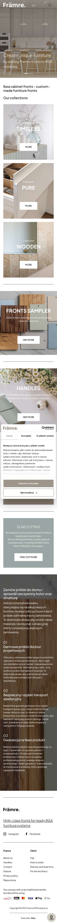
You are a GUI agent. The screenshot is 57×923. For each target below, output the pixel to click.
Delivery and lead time (42, 866)
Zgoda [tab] (9, 436)
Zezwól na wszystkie (28, 483)
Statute (7, 871)
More (28, 146)
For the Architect (38, 871)
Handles (28, 388)
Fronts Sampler (28, 311)
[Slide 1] (26, 73)
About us (7, 857)
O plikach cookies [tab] (45, 436)
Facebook (35, 833)
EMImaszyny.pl (41, 908)
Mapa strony (9, 880)
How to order (37, 862)
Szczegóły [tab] (26, 436)
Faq (32, 857)
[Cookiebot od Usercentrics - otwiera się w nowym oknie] (42, 428)
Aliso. (33, 918)
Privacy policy (10, 875)
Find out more (28, 557)
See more (28, 339)
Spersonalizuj (27, 492)
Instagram (13, 833)
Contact (7, 866)
